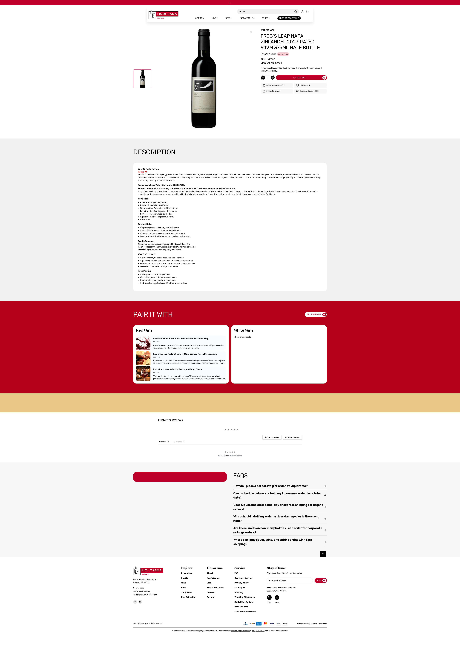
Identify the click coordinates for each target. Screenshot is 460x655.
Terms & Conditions (318, 623)
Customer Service (243, 578)
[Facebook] (135, 602)
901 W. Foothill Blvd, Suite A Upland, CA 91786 (146, 580)
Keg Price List (214, 578)
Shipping (238, 592)
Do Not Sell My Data (243, 602)
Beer (183, 587)
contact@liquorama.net (240, 631)
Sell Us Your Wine (215, 587)
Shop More (186, 592)
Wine (183, 583)
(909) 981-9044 (258, 631)
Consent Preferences (245, 611)
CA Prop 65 (239, 587)
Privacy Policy (241, 583)
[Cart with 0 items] (308, 11)
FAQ (236, 573)
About (210, 573)
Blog (209, 583)
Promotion (186, 573)
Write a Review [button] (293, 437)
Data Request (241, 607)
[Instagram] (140, 602)
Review (210, 597)
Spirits (184, 578)
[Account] (302, 11)
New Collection (188, 597)
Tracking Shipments (244, 597)
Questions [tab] (178, 441)
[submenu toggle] (205, 18)
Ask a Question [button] (273, 437)
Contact (211, 592)
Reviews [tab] (162, 441)
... (230, 2)
